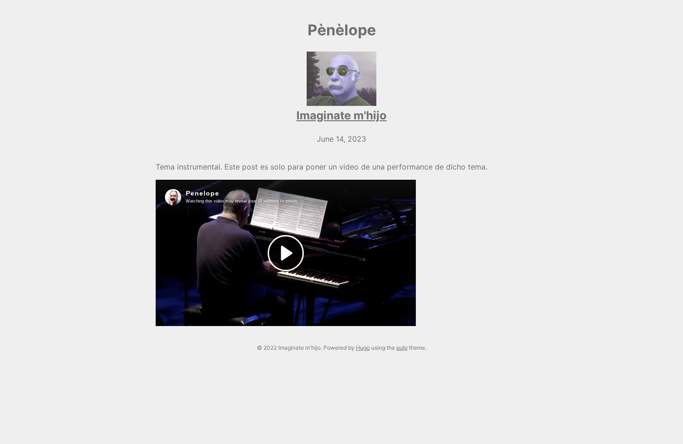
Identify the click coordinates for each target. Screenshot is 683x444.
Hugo (363, 347)
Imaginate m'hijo (341, 115)
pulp (401, 347)
